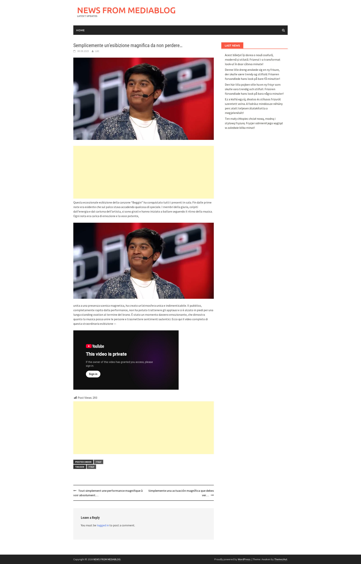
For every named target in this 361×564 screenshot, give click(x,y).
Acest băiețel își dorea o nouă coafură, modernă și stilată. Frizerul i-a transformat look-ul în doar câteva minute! (252, 59)
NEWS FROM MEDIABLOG (126, 10)
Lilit (97, 51)
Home (80, 30)
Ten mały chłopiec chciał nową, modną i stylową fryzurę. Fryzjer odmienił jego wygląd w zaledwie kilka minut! (254, 123)
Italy (98, 461)
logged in (103, 525)
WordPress (244, 559)
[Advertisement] (143, 172)
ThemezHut (280, 559)
